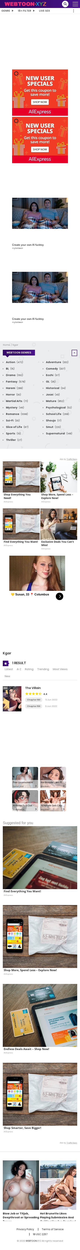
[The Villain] (12, 698)
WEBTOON (31, 1240)
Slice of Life (16, 427)
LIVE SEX (44, 11)
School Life (57, 414)
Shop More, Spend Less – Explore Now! (57, 496)
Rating (29, 669)
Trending (43, 669)
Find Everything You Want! (21, 541)
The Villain (33, 688)
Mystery (14, 407)
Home (6, 344)
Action (14, 362)
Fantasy (15, 381)
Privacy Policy (25, 1229)
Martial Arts (16, 401)
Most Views (60, 669)
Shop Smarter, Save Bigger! (22, 1128)
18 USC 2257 (40, 1234)
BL (10, 369)
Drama (14, 375)
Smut (53, 427)
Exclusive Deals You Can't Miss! (58, 543)
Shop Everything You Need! (17, 496)
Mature (54, 401)
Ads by (68, 459)
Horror (13, 394)
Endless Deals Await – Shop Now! (26, 1049)
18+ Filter (24, 11)
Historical (55, 388)
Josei (52, 394)
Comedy (55, 369)
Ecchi (52, 375)
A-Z (19, 669)
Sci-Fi (12, 420)
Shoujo (53, 420)
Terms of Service (53, 1229)
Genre (5, 11)
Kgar (15, 344)
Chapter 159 (33, 706)
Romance (16, 414)
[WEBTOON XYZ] (25, 4)
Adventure (56, 362)
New (7, 676)
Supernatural (58, 433)
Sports (13, 433)
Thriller (13, 440)
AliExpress (8, 501)
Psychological (58, 407)
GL (50, 381)
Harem (14, 388)
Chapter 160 (33, 699)
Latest (9, 669)
